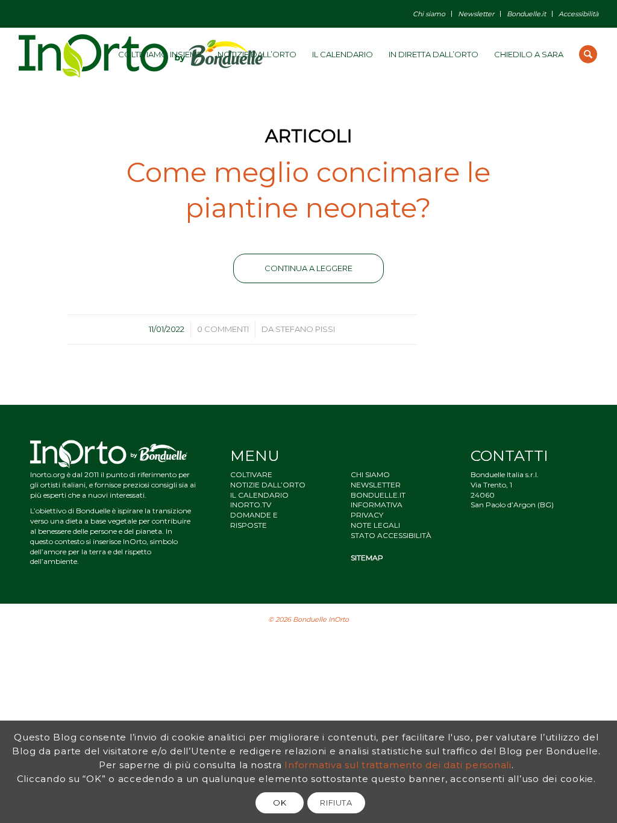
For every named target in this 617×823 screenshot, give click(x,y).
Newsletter (476, 14)
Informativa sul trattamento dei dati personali (398, 765)
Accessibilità (578, 14)
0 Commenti (223, 329)
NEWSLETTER (376, 484)
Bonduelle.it (526, 14)
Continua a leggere (308, 268)
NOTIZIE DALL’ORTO (267, 484)
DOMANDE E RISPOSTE (254, 520)
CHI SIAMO (370, 474)
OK (279, 802)
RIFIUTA (336, 802)
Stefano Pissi (305, 329)
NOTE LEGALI (375, 525)
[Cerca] (588, 54)
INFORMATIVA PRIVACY (376, 509)
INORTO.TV (250, 504)
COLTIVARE (251, 474)
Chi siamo (429, 14)
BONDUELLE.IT (378, 494)
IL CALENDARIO (259, 494)
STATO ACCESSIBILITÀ (391, 535)
